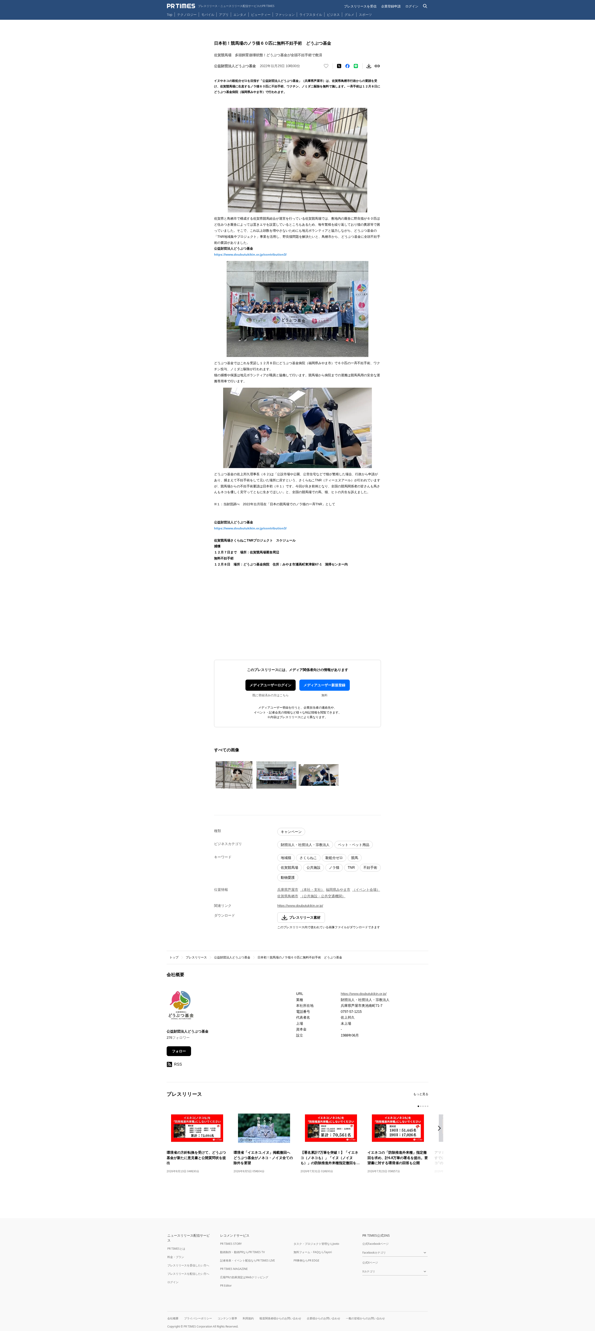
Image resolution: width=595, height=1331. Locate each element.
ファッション (285, 14)
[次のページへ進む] (440, 1129)
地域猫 (286, 858)
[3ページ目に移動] (423, 1106)
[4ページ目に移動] (425, 1106)
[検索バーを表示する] (425, 6)
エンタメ (239, 14)
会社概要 (172, 1318)
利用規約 (248, 1318)
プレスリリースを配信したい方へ (188, 1274)
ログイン (411, 6)
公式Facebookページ (375, 1244)
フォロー (179, 1051)
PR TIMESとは (176, 1249)
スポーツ (365, 14)
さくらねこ (308, 858)
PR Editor (226, 1286)
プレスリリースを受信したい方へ (188, 1265)
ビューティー (261, 14)
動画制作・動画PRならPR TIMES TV (242, 1252)
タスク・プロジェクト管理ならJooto (316, 1244)
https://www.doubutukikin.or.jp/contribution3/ (250, 254)
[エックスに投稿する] (339, 66)
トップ (173, 957)
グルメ (349, 14)
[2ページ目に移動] (420, 1106)
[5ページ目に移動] (427, 1106)
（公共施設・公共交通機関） (322, 896)
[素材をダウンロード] (369, 66)
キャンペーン (291, 832)
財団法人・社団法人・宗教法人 (305, 845)
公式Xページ (370, 1263)
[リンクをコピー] (377, 66)
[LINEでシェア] (356, 66)
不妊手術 (370, 867)
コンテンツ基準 (227, 1318)
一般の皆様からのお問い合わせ (365, 1318)
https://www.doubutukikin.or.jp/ (300, 906)
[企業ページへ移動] (181, 1007)
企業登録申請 (391, 6)
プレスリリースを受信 (360, 6)
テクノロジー (187, 14)
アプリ (224, 14)
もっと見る (420, 1094)
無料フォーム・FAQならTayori (313, 1252)
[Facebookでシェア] (347, 66)
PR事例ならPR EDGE (306, 1260)
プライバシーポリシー (198, 1318)
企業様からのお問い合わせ (323, 1318)
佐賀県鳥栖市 (287, 896)
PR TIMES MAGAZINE (234, 1269)
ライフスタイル (310, 14)
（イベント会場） (366, 890)
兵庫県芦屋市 (287, 890)
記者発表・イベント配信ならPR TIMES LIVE (247, 1260)
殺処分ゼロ (334, 858)
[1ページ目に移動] (418, 1106)
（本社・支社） (312, 890)
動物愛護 (288, 877)
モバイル (207, 14)
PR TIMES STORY (231, 1244)
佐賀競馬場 (289, 867)
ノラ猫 (334, 867)
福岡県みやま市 (338, 890)
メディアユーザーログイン (270, 685)
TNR (351, 867)
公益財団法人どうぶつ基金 (232, 957)
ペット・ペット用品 (353, 845)
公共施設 (314, 867)
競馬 (354, 858)
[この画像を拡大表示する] (234, 775)
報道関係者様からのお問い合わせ (280, 1318)
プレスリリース (196, 957)
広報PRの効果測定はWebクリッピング (244, 1277)
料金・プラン (175, 1257)
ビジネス (333, 14)
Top (169, 14)
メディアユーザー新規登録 (324, 685)
